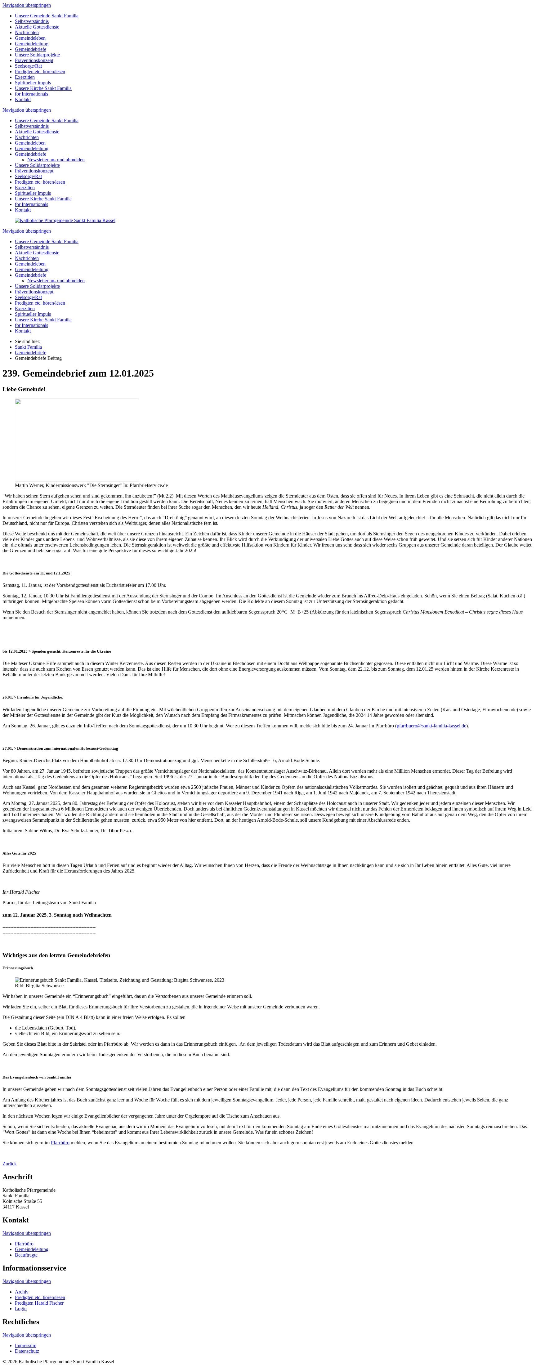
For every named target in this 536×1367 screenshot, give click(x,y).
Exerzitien (25, 77)
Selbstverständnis (32, 21)
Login (21, 1308)
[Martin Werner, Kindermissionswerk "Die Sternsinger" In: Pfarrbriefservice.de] (77, 479)
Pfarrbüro (60, 1142)
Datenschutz (27, 1351)
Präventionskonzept (34, 60)
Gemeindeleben (30, 38)
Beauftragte (26, 1255)
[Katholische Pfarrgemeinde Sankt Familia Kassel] (65, 220)
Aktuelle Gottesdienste (37, 26)
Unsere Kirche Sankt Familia (43, 88)
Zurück (9, 1163)
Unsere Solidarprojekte (37, 54)
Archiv (22, 1291)
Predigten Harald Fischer (39, 1303)
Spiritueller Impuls (33, 82)
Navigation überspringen (26, 5)
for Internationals (31, 93)
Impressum (25, 1345)
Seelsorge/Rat (28, 66)
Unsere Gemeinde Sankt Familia (46, 15)
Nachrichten (27, 32)
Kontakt (23, 99)
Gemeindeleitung (31, 43)
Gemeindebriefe (30, 49)
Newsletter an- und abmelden (56, 159)
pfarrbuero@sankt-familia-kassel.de (431, 725)
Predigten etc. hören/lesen (40, 71)
